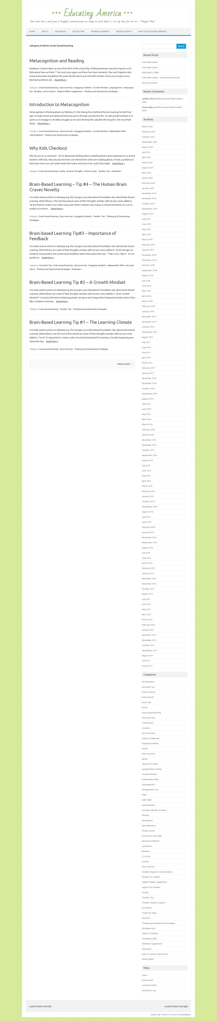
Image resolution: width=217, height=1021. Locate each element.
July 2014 (146, 517)
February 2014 (148, 527)
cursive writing (148, 733)
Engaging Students (83, 87)
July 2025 (146, 152)
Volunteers (116, 171)
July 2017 (146, 342)
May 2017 (146, 352)
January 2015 (148, 496)
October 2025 (148, 137)
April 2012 (146, 614)
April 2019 (146, 234)
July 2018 (146, 281)
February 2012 (148, 625)
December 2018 (149, 255)
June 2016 (146, 409)
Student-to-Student (151, 877)
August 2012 (147, 594)
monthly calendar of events (154, 810)
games (145, 759)
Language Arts (115, 87)
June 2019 (146, 224)
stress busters (49, 91)
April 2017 (146, 357)
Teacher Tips (104, 171)
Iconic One (155, 1014)
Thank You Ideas (149, 913)
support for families (151, 887)
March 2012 (147, 619)
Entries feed (147, 980)
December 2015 (149, 440)
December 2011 (149, 635)
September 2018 (149, 270)
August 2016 (147, 399)
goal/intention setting (152, 769)
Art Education (148, 682)
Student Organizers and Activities (157, 872)
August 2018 (147, 275)
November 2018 (149, 260)
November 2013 (149, 537)
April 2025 (146, 157)
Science (145, 861)
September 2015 (149, 455)
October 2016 (148, 388)
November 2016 (149, 383)
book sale (146, 702)
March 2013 (147, 563)
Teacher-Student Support (154, 902)
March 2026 (147, 126)
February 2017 (148, 368)
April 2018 (146, 296)
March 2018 (147, 301)
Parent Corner (90, 171)
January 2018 (148, 311)
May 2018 (146, 291)
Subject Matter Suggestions (70, 91)
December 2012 (149, 578)
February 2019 (148, 245)
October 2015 (148, 450)
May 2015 (146, 476)
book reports (148, 697)
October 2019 (148, 203)
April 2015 (146, 481)
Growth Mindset (100, 87)
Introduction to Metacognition (59, 104)
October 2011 (148, 645)
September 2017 (149, 332)
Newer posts (125, 364)
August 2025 (147, 147)
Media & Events (124, 31)
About (45, 31)
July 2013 (146, 553)
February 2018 (148, 306)
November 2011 (149, 640)
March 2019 (147, 239)
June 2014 (146, 522)
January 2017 (148, 373)
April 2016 (146, 419)
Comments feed (149, 985)
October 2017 (148, 327)
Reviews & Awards (100, 31)
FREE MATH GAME (150, 72)
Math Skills (147, 800)
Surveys (145, 892)
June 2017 (146, 347)
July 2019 (146, 219)
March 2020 (147, 178)
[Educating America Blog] (92, 22)
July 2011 (146, 660)
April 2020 (146, 173)
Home (32, 31)
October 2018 (148, 265)
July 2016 (146, 404)
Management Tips (150, 789)
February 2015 (148, 491)
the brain (146, 918)
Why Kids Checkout (48, 148)
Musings (145, 815)
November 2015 (149, 445)
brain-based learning (48, 87)
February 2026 (148, 131)
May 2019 (146, 229)
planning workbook (150, 841)
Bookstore (79, 31)
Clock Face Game (149, 83)
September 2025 (149, 142)
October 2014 (148, 501)
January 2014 (148, 532)
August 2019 (147, 214)
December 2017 (149, 316)
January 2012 (148, 630)
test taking (147, 908)
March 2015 (147, 486)
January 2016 (148, 435)
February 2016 (148, 429)
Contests (146, 728)
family (62, 171)
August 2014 (147, 512)
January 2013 (148, 573)
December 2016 (149, 378)
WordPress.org (149, 990)
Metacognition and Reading (56, 60)
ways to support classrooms (155, 954)
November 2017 (149, 322)
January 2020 (148, 188)
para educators (149, 825)
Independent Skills (117, 131)
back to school (148, 692)
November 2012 (149, 584)
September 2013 (149, 542)
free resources (148, 754)
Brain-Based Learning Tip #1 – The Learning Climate (80, 322)
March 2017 (147, 363)
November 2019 (149, 198)
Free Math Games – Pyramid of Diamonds (161, 77)
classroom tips (66, 87)
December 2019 (149, 193)
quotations (147, 846)
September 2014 (149, 507)
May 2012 (146, 609)
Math (144, 795)
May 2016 (146, 414)
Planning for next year (152, 836)
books (145, 707)
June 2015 (146, 471)
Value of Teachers (150, 933)
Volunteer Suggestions (152, 944)
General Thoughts (74, 171)
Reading (38, 91)
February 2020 (148, 183)
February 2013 (148, 568)
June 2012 (146, 604)
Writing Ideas (148, 959)
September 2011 (149, 650)
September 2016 (149, 393)
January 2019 (148, 250)
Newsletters (147, 820)
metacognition (36, 135)
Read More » (61, 80)
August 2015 (147, 460)
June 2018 (146, 286)
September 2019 (149, 209)
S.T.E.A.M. (146, 856)
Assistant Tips (45, 265)
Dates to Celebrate (150, 738)
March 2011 (147, 666)
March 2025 (147, 162)
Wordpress (185, 1014)
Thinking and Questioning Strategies (101, 91)
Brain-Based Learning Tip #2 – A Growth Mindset (77, 282)
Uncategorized (148, 928)
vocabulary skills (149, 938)
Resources (60, 31)
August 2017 (147, 337)
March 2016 (147, 424)
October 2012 (148, 589)
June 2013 (146, 558)
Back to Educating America (152, 31)
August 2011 (147, 655)
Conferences (147, 723)
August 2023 (147, 167)
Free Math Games (150, 62)
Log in (144, 975)
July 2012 (146, 599)
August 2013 (147, 548)
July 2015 (146, 465)
